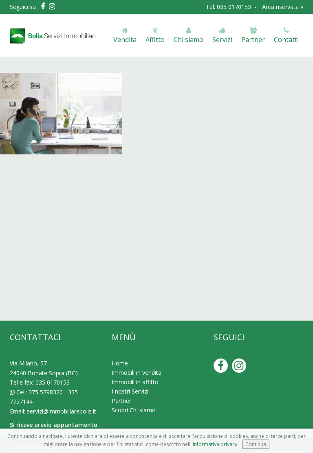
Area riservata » (282, 7)
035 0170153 (235, 7)
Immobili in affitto (135, 382)
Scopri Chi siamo (134, 410)
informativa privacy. (215, 444)
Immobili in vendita (136, 372)
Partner (121, 401)
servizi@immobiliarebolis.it (61, 411)
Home (120, 363)
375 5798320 (46, 392)
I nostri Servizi (130, 391)
